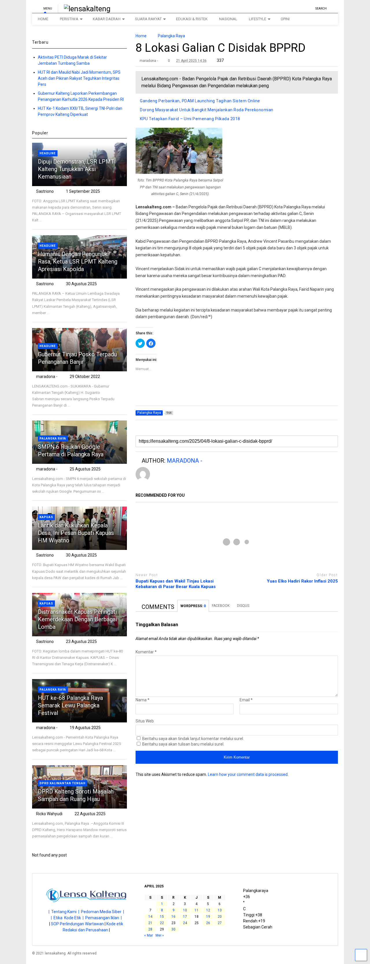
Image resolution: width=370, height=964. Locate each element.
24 (185, 923)
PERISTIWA (69, 19)
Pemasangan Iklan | (103, 917)
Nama (142, 700)
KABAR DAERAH (107, 19)
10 (185, 910)
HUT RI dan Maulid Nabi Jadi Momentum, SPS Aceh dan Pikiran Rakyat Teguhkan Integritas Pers (79, 78)
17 (185, 917)
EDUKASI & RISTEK (192, 19)
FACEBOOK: (221, 606)
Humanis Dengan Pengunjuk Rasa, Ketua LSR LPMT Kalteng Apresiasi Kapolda (77, 261)
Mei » (160, 935)
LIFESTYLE (257, 19)
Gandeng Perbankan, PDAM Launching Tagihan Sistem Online (200, 101)
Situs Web (145, 721)
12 (208, 910)
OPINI (285, 19)
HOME (43, 19)
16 (173, 917)
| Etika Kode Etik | (68, 917)
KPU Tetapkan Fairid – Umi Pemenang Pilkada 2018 (190, 118)
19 (208, 917)
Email (246, 700)
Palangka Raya (53, 438)
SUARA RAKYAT (148, 19)
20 (220, 917)
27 (220, 923)
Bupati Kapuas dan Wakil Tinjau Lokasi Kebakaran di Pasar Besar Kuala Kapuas (176, 584)
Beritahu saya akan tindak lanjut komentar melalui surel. (193, 738)
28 (150, 929)
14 (150, 917)
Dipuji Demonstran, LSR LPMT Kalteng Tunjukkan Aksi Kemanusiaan (76, 169)
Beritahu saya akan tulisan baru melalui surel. (183, 744)
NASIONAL (228, 19)
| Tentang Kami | (65, 911)
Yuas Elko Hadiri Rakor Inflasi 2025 (302, 581)
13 (220, 910)
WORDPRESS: (193, 606)
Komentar (146, 652)
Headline (48, 153)
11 (197, 910)
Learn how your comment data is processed (248, 774)
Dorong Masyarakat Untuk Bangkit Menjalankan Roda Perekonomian (206, 109)
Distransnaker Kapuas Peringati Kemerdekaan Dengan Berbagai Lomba (77, 619)
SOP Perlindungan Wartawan (77, 924)
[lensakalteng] (84, 8)
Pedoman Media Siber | (102, 911)
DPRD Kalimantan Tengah (63, 783)
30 (173, 929)
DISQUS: (243, 606)
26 (208, 923)
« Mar (148, 935)
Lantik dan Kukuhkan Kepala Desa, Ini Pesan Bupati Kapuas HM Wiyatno (76, 533)
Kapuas (46, 517)
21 (150, 923)
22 (162, 923)
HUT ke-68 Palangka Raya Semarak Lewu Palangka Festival (70, 705)
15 (162, 917)
